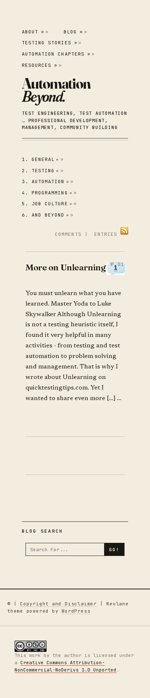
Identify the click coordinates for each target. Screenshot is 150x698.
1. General (40, 159)
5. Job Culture (47, 204)
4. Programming (47, 193)
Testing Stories (49, 43)
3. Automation (45, 181)
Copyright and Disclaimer (58, 604)
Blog (73, 32)
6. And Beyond (45, 215)
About (33, 32)
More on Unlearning (65, 267)
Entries (105, 234)
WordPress (76, 611)
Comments (68, 234)
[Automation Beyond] (56, 89)
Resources (39, 65)
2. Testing (40, 171)
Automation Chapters (56, 54)
